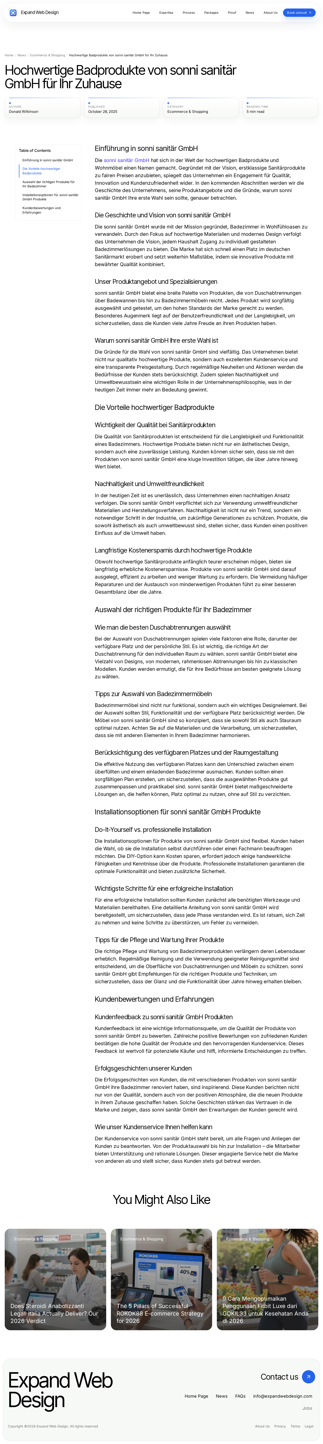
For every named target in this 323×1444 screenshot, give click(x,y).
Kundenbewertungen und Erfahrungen (41, 210)
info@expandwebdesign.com (282, 1396)
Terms (295, 1426)
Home (9, 55)
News (21, 55)
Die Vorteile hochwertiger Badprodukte (41, 171)
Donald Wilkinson (23, 112)
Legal (309, 1426)
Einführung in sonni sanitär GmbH (47, 160)
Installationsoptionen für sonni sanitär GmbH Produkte (50, 197)
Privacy (280, 1426)
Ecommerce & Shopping (47, 55)
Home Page (196, 1396)
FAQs (240, 1396)
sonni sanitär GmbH (126, 160)
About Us (262, 1426)
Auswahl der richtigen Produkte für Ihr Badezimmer (48, 184)
